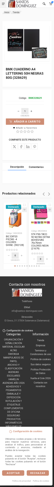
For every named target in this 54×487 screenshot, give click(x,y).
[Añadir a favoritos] (24, 209)
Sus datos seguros (41, 364)
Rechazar (37, 473)
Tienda (16, 12)
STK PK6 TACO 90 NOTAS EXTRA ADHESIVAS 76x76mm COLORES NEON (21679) (40, 241)
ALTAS (13, 350)
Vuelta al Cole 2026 (40, 378)
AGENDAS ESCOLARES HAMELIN (13, 376)
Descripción (17, 166)
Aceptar (13, 473)
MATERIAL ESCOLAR (13, 346)
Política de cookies (41, 481)
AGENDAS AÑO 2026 (14, 383)
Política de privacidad (21, 481)
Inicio (6, 12)
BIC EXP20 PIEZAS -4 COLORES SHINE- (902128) (15, 241)
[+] (31, 111)
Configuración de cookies (19, 330)
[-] (18, 111)
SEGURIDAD (13, 415)
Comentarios (36, 167)
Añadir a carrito (27, 121)
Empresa (40, 345)
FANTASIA (13, 354)
